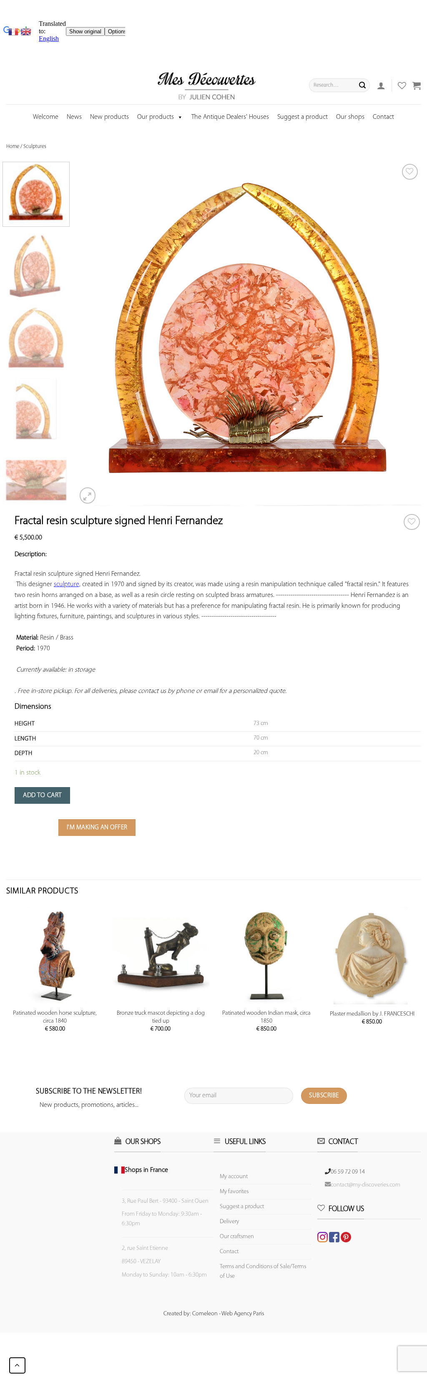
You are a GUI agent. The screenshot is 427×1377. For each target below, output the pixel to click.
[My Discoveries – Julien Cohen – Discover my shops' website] (206, 85)
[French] (14, 31)
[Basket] (416, 85)
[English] (26, 31)
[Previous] (93, 333)
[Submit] (362, 85)
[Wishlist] (412, 522)
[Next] (403, 333)
